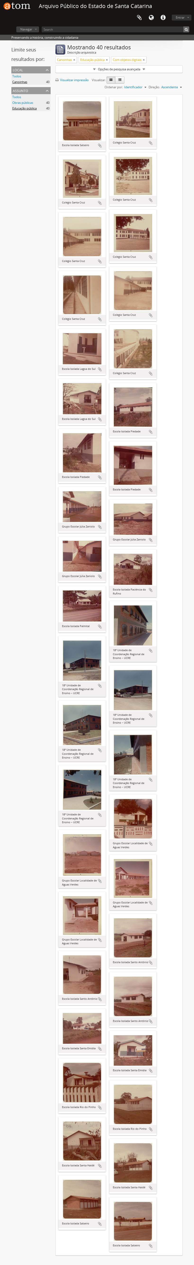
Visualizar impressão (74, 80)
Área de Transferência (139, 18)
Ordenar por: (114, 87)
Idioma (151, 18)
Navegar (26, 29)
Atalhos (163, 18)
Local (18, 69)
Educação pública (24, 108)
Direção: (154, 87)
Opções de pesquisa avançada (119, 69)
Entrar (180, 17)
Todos (16, 76)
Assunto (20, 90)
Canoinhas (19, 82)
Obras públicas (22, 103)
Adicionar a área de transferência (99, 145)
